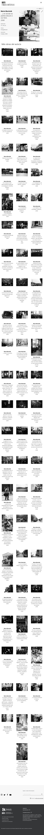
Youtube (10, 795)
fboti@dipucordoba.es (26, 812)
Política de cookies (5, 818)
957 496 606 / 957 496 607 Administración (30, 819)
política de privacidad (39, 798)
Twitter (4, 795)
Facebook (7, 795)
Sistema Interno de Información (7, 821)
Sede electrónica (25, 809)
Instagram (1, 795)
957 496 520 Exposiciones (27, 820)
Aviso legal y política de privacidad (8, 816)
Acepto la (37, 798)
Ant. (38, 8)
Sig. (41, 8)
